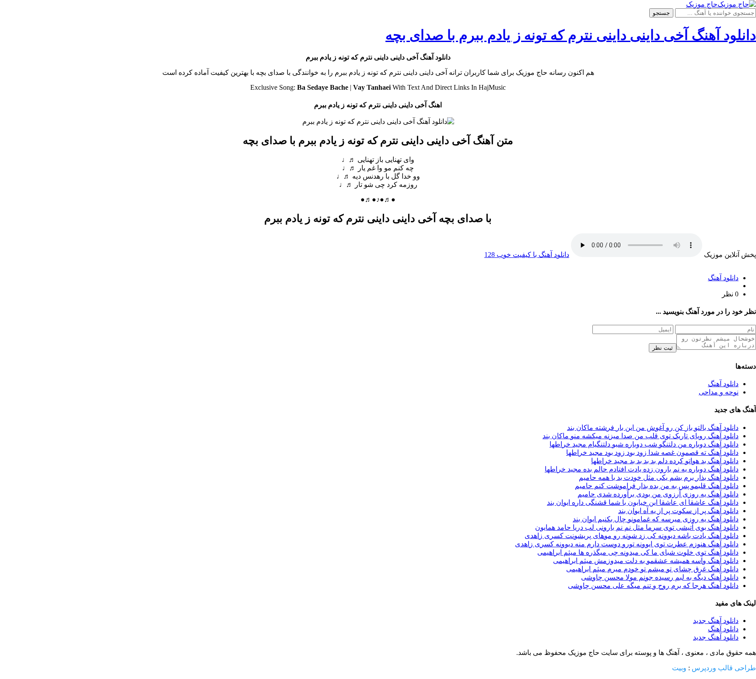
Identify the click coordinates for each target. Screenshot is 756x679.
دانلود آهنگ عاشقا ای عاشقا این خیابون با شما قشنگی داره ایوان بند (642, 502)
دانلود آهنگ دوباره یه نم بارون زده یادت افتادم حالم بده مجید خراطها (641, 469)
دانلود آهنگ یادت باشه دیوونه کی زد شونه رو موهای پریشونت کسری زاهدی (631, 535)
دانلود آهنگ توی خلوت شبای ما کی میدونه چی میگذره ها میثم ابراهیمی (637, 552)
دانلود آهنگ (723, 277)
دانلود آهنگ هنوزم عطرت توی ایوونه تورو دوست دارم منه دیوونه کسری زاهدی (626, 544)
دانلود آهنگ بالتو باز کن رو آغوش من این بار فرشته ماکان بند (652, 427)
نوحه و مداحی (718, 392)
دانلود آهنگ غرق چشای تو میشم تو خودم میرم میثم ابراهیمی (652, 569)
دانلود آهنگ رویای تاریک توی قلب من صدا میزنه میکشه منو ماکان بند (640, 436)
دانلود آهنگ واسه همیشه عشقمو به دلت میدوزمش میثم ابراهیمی (645, 560)
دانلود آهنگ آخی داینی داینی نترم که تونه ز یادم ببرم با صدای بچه (570, 35)
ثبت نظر (662, 348)
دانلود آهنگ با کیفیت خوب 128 (526, 254)
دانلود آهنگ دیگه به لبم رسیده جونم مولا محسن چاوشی (659, 577)
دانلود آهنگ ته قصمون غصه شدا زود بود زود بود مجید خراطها (652, 452)
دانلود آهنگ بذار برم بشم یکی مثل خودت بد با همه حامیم (658, 477)
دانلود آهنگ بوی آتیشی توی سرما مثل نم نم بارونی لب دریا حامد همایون (636, 527)
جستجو (661, 13)
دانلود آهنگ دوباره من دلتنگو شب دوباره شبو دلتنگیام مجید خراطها (644, 444)
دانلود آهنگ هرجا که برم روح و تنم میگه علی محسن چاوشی (653, 585)
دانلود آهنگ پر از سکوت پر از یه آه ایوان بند (678, 510)
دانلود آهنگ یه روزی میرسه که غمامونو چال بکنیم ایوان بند (655, 519)
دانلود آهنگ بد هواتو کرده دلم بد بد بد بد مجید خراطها (664, 460)
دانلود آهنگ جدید (715, 620)
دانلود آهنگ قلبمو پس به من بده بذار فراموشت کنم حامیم (656, 485)
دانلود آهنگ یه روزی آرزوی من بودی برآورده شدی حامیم (658, 494)
